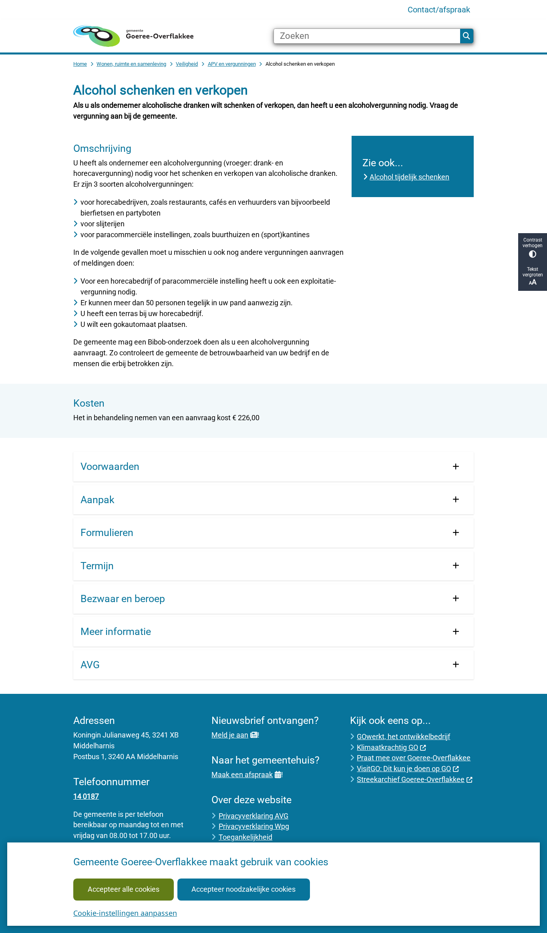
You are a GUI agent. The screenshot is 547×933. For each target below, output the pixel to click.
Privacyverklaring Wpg (254, 826)
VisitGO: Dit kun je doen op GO (404, 768)
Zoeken (466, 36)
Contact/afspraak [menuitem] (439, 9)
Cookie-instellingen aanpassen (125, 913)
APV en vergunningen (232, 64)
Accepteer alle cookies (123, 889)
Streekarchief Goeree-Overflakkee (411, 779)
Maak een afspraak (242, 774)
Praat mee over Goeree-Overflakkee (414, 758)
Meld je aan (229, 735)
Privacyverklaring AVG (253, 816)
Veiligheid (187, 64)
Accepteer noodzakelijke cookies (243, 889)
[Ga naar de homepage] (133, 36)
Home (80, 64)
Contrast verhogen (533, 242)
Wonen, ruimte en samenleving (131, 64)
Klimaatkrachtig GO (387, 747)
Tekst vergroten (533, 272)
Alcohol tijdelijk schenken (409, 177)
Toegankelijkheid (245, 837)
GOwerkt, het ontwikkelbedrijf (403, 736)
